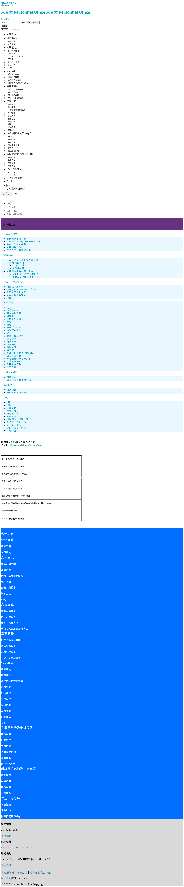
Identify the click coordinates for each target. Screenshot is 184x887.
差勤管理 (11, 407)
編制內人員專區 (9, 622)
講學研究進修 (14, 330)
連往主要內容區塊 (8, 2)
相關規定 (11, 376)
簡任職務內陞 (14, 313)
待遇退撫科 (18, 268)
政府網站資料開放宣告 (14, 872)
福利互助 (6, 710)
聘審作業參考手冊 (16, 244)
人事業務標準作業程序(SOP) (22, 259)
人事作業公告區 (15, 247)
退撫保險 (6, 716)
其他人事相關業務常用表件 (26, 276)
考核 (9, 333)
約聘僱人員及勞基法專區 (18, 82)
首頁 (9, 203)
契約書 (10, 350)
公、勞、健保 (14, 424)
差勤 (9, 321)
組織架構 (6, 546)
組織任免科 (18, 262)
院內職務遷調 (14, 319)
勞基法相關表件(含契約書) (21, 352)
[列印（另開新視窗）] (39, 445)
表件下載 (11, 210)
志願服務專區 (8, 652)
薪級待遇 (6, 705)
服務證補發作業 (15, 335)
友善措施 (6, 804)
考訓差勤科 (18, 265)
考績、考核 (13, 410)
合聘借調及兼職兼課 (12, 681)
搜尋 (23, 22)
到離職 (10, 316)
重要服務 (11, 86)
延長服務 (11, 338)
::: (17, 2)
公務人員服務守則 (16, 292)
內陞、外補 (13, 310)
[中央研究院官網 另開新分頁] (7, 5)
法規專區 (11, 101)
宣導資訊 (11, 297)
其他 (10, 129)
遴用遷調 (6, 675)
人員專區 (11, 71)
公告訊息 (11, 34)
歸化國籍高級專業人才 (19, 358)
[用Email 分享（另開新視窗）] (31, 445)
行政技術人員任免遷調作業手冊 (24, 241)
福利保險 (11, 341)
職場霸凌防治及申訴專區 (20, 154)
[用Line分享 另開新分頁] (24, 445)
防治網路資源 (8, 752)
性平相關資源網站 (15, 178)
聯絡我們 (6, 835)
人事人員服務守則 (16, 295)
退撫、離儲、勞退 (16, 427)
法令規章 (6, 810)
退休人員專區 (8, 616)
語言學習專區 (8, 646)
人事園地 (11, 47)
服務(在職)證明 (15, 327)
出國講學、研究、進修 (19, 419)
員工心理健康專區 (11, 640)
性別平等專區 (14, 169)
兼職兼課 (11, 347)
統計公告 (8, 384)
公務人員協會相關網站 (19, 379)
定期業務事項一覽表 (18, 238)
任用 (9, 405)
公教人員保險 (14, 361)
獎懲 (9, 324)
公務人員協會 (14, 355)
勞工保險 (11, 367)
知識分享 (8, 254)
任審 (9, 307)
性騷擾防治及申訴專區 (19, 133)
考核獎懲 (6, 687)
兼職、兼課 (13, 413)
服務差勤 (6, 699)
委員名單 (6, 746)
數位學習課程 (13, 150)
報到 (9, 402)
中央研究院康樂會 (15, 97)
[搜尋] (33, 22)
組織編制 (6, 669)
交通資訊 (6, 865)
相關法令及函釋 (15, 286)
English (10, 181)
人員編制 (11, 44)
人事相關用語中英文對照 (20, 271)
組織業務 (11, 38)
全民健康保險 (14, 214)
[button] (10, 28)
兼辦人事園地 (10, 233)
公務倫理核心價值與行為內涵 (22, 289)
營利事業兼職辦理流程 (19, 250)
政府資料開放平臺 (16, 392)
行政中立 (11, 430)
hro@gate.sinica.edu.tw (16, 847)
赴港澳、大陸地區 (16, 422)
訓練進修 (11, 416)
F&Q (10, 67)
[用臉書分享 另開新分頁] (15, 445)
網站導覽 (5, 19)
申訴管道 (6, 734)
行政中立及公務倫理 (13, 281)
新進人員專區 (8, 610)
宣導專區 (11, 165)
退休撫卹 (11, 344)
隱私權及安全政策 (40, 872)
